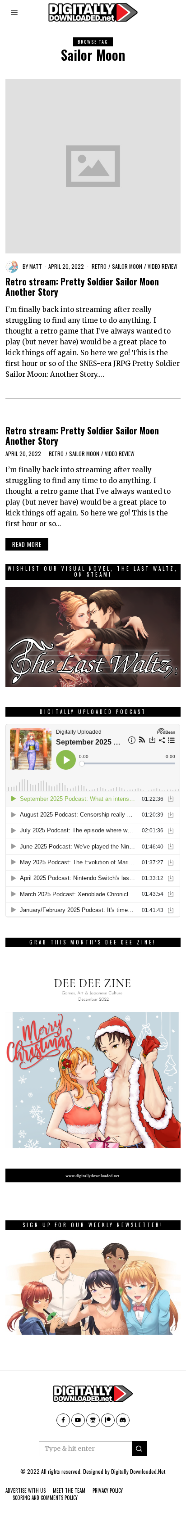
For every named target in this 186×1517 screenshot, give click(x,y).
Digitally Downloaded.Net (138, 1471)
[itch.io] (93, 1420)
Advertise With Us (25, 1490)
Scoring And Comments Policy (45, 1497)
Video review (162, 266)
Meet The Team (69, 1490)
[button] (139, 1448)
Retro (99, 266)
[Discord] (123, 1420)
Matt (35, 266)
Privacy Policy (108, 1490)
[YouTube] (78, 1420)
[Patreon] (108, 1420)
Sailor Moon (127, 266)
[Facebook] (63, 1420)
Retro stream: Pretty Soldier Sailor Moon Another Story (82, 286)
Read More (27, 544)
